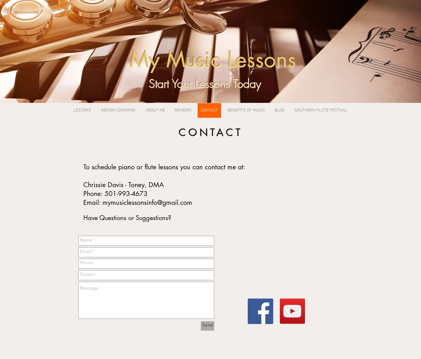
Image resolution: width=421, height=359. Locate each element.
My (145, 59)
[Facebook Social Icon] (260, 311)
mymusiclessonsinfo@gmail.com (147, 202)
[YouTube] (292, 311)
